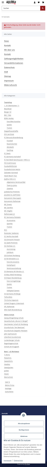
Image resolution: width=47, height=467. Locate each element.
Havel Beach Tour (10, 176)
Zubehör (10, 188)
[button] (35, 2)
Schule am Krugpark (11, 347)
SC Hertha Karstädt (11, 236)
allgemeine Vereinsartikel (16, 182)
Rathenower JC (9, 214)
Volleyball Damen (13, 291)
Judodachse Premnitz (12, 192)
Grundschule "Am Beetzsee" (14, 327)
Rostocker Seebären (11, 233)
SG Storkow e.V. (9, 246)
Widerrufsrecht (10, 85)
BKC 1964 (7, 115)
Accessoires (11, 220)
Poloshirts (7, 358)
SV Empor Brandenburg (12, 278)
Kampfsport (11, 265)
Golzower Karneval (11, 173)
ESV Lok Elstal (9, 134)
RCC (5, 230)
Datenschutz (18, 460)
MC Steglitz (8, 211)
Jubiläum (10, 252)
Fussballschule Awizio (12, 169)
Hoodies (7, 364)
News (6, 41)
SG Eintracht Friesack (12, 240)
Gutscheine (9, 392)
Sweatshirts (8, 361)
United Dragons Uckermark (14, 303)
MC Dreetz (8, 204)
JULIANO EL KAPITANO (12, 195)
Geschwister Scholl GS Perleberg (16, 324)
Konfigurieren (24, 430)
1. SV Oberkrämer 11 (11, 106)
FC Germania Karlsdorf (12, 157)
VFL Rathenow (9, 307)
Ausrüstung (11, 249)
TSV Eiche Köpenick (11, 300)
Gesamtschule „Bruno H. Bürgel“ (16, 321)
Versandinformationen (13, 63)
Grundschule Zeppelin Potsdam (15, 331)
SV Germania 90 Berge (12, 294)
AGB (6, 72)
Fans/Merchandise (13, 121)
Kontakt (7, 45)
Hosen (6, 374)
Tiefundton (8, 297)
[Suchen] (42, 8)
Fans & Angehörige (14, 281)
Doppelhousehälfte (11, 131)
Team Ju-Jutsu (12, 185)
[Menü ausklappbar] (3, 1)
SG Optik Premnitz (10, 243)
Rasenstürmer (12, 144)
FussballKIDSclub (10, 166)
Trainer (9, 128)
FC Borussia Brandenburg (13, 137)
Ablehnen (24, 436)
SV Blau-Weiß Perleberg (12, 275)
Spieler (9, 125)
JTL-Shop (27, 464)
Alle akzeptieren (24, 423)
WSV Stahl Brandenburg (13, 310)
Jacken (6, 371)
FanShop (10, 150)
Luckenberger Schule (12, 340)
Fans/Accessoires (13, 262)
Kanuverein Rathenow (12, 201)
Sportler (10, 224)
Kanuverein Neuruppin (12, 198)
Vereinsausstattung (14, 268)
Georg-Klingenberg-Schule (14, 318)
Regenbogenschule (11, 343)
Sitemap (7, 76)
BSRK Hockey (9, 118)
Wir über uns (9, 50)
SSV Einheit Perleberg (12, 255)
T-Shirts (7, 355)
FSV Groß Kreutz (10, 163)
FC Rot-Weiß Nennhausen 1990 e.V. (17, 160)
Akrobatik (10, 147)
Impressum (7, 460)
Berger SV (7, 112)
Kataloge (8, 388)
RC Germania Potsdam (12, 217)
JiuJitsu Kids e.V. (10, 179)
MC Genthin (8, 208)
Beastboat (7, 109)
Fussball (10, 141)
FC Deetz (7, 153)
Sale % (7, 382)
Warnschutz (8, 377)
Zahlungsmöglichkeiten (13, 58)
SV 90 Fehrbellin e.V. (11, 259)
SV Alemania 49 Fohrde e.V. (14, 271)
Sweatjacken (8, 367)
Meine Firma (9, 385)
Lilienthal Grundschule (12, 337)
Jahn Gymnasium (10, 334)
